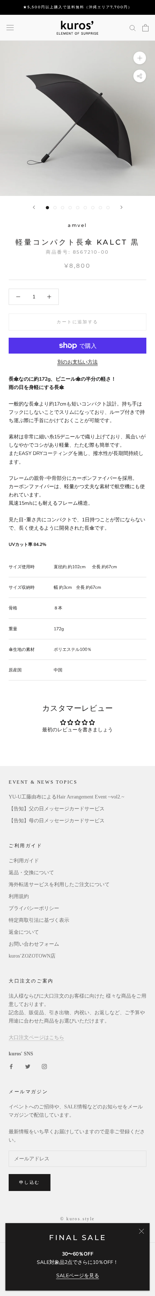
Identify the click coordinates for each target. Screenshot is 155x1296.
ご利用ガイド (24, 860)
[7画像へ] (92, 207)
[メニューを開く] (10, 27)
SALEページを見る (77, 1275)
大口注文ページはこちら (36, 1037)
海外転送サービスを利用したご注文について (59, 884)
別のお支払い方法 (77, 362)
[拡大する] (139, 57)
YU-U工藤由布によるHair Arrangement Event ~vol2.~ (66, 797)
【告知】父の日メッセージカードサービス (57, 808)
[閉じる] (141, 1231)
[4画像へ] (70, 207)
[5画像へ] (77, 207)
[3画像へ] (62, 207)
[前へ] (34, 207)
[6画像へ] (85, 207)
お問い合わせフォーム (34, 944)
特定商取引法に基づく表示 (39, 920)
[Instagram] (44, 1066)
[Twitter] (27, 1066)
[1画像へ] (47, 207)
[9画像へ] (108, 207)
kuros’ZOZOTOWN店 (32, 956)
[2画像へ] (55, 207)
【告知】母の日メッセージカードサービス (57, 820)
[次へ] (121, 207)
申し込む (29, 1182)
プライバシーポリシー (34, 908)
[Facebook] (11, 1066)
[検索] (132, 28)
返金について (24, 932)
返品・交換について (31, 872)
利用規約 (19, 896)
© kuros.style (77, 1218)
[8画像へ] (100, 207)
